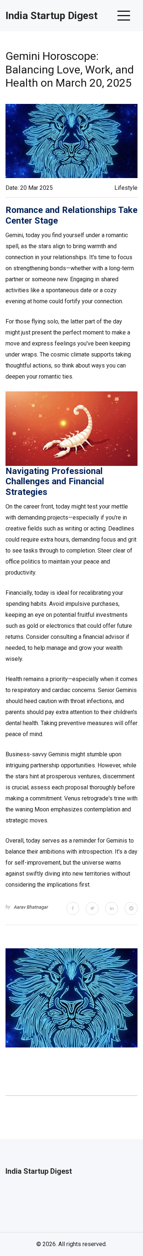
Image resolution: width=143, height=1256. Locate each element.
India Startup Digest (52, 16)
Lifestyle (126, 187)
